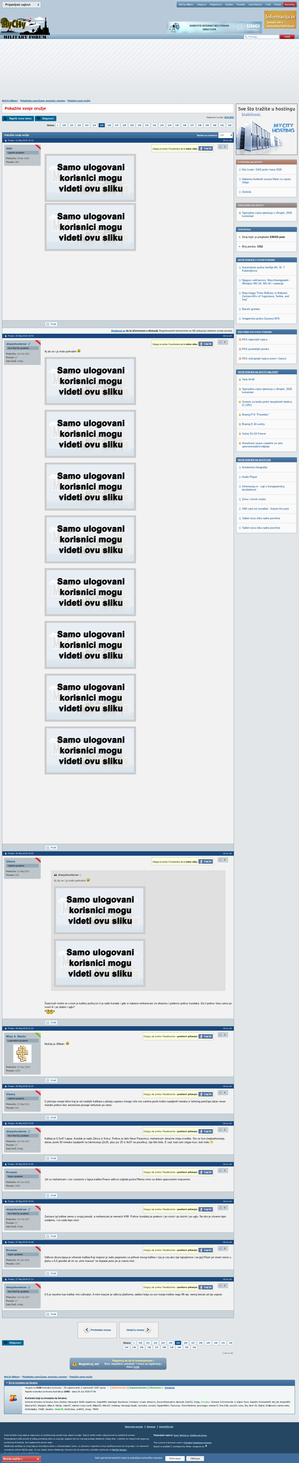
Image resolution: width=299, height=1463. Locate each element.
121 (71, 125)
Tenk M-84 (248, 379)
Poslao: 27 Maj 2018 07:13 (21, 1279)
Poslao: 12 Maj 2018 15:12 (21, 140)
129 (132, 125)
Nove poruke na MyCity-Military (258, 372)
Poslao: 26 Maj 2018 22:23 (21, 1086)
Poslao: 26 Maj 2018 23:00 (21, 1123)
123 (86, 125)
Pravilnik (241, 4)
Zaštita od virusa (198, 1435)
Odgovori (48, 118)
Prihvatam (175, 1458)
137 (192, 125)
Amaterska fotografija (254, 467)
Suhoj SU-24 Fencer (254, 433)
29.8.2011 (229, 117)
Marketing (290, 4)
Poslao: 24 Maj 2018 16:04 (21, 336)
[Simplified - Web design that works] (206, 1446)
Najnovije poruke (134, 1426)
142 (229, 125)
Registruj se (216, 4)
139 (207, 125)
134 (169, 125)
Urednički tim (166, 1426)
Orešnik (246, 191)
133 (162, 125)
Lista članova (255, 4)
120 (64, 125)
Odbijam (195, 1458)
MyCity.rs (184, 1435)
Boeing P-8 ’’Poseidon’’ (255, 414)
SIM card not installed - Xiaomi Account (265, 508)
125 (102, 125)
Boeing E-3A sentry (253, 424)
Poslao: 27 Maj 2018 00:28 (21, 1242)
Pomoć (277, 4)
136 (184, 125)
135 (177, 125)
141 (222, 125)
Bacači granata (251, 309)
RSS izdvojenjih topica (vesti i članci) (264, 358)
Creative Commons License (198, 1442)
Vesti (176, 1435)
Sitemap (151, 1426)
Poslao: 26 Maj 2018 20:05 (21, 853)
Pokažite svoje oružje (79, 100)
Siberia (10, 861)
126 (109, 125)
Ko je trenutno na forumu (23, 1382)
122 (79, 125)
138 (199, 125)
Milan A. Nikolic (16, 1036)
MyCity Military (186, 4)
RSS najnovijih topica (254, 339)
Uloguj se (201, 4)
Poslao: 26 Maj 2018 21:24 (21, 1028)
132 (154, 125)
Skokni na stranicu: (207, 135)
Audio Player (249, 476)
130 (139, 125)
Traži (268, 4)
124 (94, 125)
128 (124, 125)
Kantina (229, 4)
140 (214, 125)
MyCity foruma (119, 1450)
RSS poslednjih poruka (255, 349)
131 (147, 125)
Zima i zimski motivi (254, 499)
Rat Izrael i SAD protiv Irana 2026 (262, 169)
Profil (53, 324)
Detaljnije (170, 1387)
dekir (9, 148)
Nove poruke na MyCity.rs (254, 460)
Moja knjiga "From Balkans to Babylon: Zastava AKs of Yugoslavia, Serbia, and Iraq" (265, 296)
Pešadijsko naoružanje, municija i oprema (42, 100)
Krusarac (11, 1172)
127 (117, 125)
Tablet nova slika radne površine (261, 518)
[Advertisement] (149, 71)
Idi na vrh (228, 1353)
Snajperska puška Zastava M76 (260, 318)
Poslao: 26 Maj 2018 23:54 (21, 1201)
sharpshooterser (16, 343)
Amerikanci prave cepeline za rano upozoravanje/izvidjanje (262, 445)
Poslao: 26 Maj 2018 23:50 (21, 1164)
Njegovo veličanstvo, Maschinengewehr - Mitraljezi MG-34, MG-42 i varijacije (266, 282)
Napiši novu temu (20, 118)
